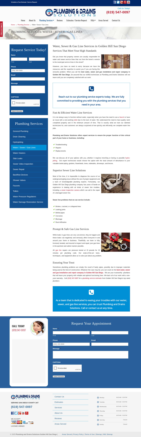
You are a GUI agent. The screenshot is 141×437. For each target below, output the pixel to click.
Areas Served (67, 434)
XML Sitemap (107, 434)
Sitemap (99, 434)
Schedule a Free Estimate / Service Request (24, 2)
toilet (75, 120)
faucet (122, 117)
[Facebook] (114, 3)
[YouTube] (128, 3)
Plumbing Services (23, 25)
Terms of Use (89, 434)
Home (13, 25)
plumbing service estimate (92, 278)
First (12, 62)
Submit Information (17, 111)
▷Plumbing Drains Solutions (70, 12)
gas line (59, 250)
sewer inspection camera (70, 190)
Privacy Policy (78, 434)
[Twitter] (118, 3)
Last (30, 62)
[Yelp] (125, 3)
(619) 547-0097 (118, 12)
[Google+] (121, 3)
